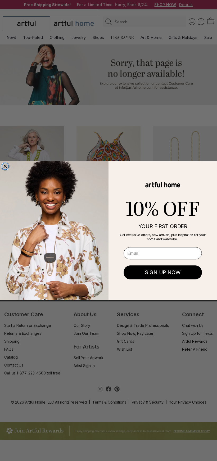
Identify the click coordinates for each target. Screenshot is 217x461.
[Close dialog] (5, 166)
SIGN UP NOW (162, 272)
